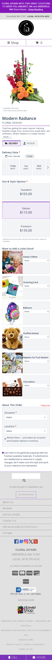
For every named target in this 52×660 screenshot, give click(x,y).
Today (29, 156)
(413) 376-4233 (42, 16)
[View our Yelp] (35, 542)
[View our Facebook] (16, 542)
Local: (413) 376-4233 (26, 559)
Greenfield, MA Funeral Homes (17, 621)
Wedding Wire (26, 600)
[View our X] (31, 542)
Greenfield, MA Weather (13, 630)
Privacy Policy (14, 644)
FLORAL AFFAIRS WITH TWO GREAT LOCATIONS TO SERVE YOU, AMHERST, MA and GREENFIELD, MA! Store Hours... (26, 6)
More (6, 137)
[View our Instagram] (26, 542)
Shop (15, 42)
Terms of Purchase (34, 644)
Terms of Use (26, 649)
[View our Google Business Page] (21, 542)
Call (13, 657)
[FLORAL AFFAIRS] (26, 35)
